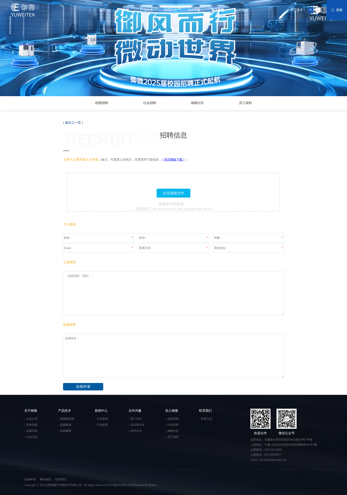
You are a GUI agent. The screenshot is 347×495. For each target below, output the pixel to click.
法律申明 (30, 479)
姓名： (68, 237)
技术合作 (136, 430)
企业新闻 (102, 418)
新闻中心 (170, 10)
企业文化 (32, 436)
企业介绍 (32, 418)
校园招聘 (101, 103)
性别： (143, 237)
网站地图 (45, 479)
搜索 (339, 10)
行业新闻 (102, 424)
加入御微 (217, 10)
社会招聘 (149, 103)
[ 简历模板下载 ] (173, 159)
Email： (69, 248)
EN (318, 10)
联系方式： (146, 248)
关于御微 (122, 10)
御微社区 (197, 103)
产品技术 (146, 10)
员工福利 (245, 103)
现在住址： (221, 248)
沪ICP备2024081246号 (120, 485)
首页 (102, 10)
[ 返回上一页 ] (73, 122)
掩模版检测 (67, 418)
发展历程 (32, 430)
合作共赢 (194, 10)
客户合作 (136, 418)
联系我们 (241, 10)
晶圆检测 (65, 424)
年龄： (218, 237)
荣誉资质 (32, 424)
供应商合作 (138, 424)
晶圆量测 (65, 430)
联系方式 (206, 418)
